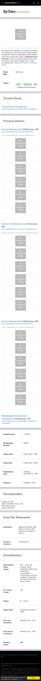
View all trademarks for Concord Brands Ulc (17, 324)
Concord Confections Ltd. (14, 224)
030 (21, 565)
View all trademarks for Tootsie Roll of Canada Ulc (19, 109)
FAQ (2, 657)
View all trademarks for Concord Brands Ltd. (17, 132)
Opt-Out (20, 655)
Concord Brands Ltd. (11, 129)
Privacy (13, 655)
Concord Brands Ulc (11, 321)
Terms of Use (5, 655)
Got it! (33, 678)
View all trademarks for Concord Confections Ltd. (19, 229)
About (35, 655)
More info (19, 679)
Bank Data (28, 655)
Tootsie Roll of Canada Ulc (14, 106)
